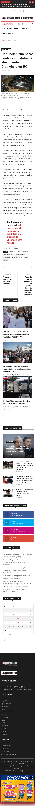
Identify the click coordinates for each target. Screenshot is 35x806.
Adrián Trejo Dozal (14, 252)
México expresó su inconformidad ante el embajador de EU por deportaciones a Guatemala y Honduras (16, 589)
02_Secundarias (10, 442)
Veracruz (19, 689)
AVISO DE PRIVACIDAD (8, 754)
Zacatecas (27, 689)
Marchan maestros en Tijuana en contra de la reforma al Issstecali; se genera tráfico (17, 369)
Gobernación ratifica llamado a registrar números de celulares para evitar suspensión (17, 582)
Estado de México (7, 687)
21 (22, 622)
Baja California (8, 24)
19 (13, 622)
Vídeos (3, 731)
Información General (10, 29)
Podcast (4, 734)
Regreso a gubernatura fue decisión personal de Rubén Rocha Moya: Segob (17, 448)
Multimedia (6, 34)
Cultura (3, 720)
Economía (4, 717)
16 (31, 618)
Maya (24, 687)
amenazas (25, 252)
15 (26, 618)
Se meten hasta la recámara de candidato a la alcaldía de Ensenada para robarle (14, 234)
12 (13, 618)
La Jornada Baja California (13, 375)
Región (20, 24)
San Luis (11, 689)
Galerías (6, 464)
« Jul (4, 640)
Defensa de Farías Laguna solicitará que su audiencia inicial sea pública (17, 577)
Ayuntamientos (6, 703)
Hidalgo (18, 687)
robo (20, 257)
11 (9, 618)
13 (18, 618)
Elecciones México (20, 255)
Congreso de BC (6, 706)
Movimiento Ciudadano (10, 257)
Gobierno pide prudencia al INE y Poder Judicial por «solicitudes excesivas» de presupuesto (15, 570)
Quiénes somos (6, 746)
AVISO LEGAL (5, 751)
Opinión (25, 29)
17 (5, 622)
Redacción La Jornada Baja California (16, 407)
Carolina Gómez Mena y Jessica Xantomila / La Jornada (13, 337)
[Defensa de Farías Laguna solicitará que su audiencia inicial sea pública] (8, 493)
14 (22, 618)
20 (18, 622)
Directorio (4, 748)
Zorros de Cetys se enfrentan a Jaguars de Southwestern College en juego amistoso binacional (24, 465)
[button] (30, 2)
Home (3, 40)
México (3, 715)
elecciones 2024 (8, 255)
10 (5, 618)
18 (9, 622)
